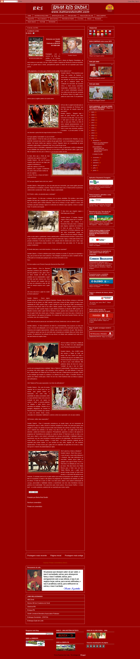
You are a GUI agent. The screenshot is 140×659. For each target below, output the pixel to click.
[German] (99, 32)
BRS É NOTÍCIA (54, 19)
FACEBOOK (98, 19)
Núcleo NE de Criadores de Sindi (38, 603)
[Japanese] (99, 35)
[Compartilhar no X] (33, 492)
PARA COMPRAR (101, 15)
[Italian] (106, 32)
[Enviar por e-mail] (30, 492)
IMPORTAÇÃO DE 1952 (58, 15)
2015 (93, 128)
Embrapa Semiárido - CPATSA (37, 617)
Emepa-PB (31, 610)
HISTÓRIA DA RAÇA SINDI (41, 15)
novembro (96, 157)
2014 (93, 130)
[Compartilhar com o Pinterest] (37, 492)
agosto (95, 165)
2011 (93, 138)
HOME (29, 15)
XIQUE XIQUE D (32, 22)
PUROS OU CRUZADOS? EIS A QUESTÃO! (100, 143)
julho (94, 168)
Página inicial (55, 555)
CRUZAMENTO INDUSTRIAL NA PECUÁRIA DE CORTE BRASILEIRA (100, 149)
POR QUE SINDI (72, 15)
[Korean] (102, 35)
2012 (93, 135)
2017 (93, 122)
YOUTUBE (42, 22)
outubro (95, 160)
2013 (93, 133)
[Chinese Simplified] (110, 35)
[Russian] (91, 35)
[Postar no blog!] (31, 492)
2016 (93, 125)
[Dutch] (110, 32)
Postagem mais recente (37, 555)
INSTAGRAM (52, 22)
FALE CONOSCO (42, 19)
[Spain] (102, 32)
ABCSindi (30, 599)
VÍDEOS (89, 19)
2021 (93, 112)
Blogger (83, 655)
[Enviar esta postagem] (33, 33)
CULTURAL (81, 19)
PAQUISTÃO (31, 19)
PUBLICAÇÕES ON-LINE (86, 15)
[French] (95, 32)
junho (95, 170)
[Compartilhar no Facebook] (35, 492)
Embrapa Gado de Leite (35, 621)
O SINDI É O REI (98, 154)
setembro (96, 162)
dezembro (96, 140)
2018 (93, 120)
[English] (91, 32)
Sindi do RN (31, 606)
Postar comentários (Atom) (58, 563)
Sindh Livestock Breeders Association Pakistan (43, 613)
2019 (93, 117)
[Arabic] (106, 35)
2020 (93, 115)
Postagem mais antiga (74, 555)
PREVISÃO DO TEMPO (68, 19)
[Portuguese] (95, 35)
